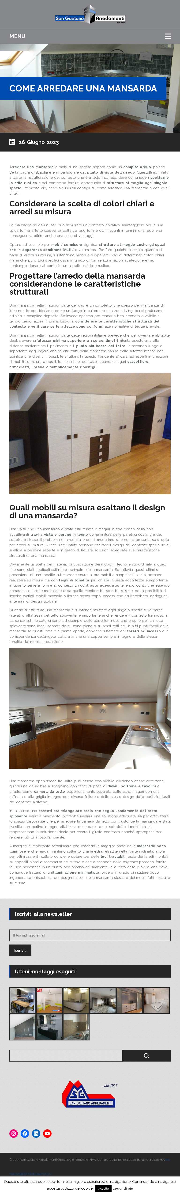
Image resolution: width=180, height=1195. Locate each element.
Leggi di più (122, 1188)
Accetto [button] (103, 1188)
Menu (17, 36)
